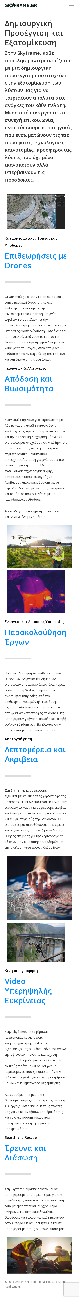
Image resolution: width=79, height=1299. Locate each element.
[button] (71, 5)
